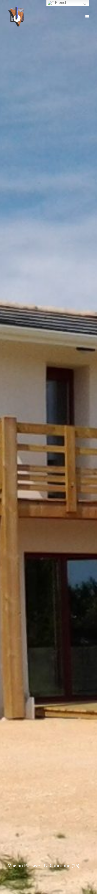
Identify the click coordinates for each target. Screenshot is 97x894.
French (60, 2)
